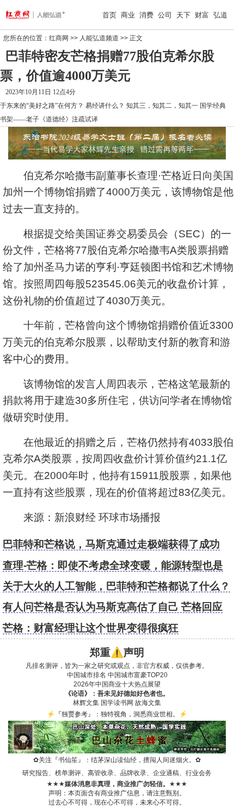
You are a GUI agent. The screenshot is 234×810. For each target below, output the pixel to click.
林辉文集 (86, 703)
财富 (202, 15)
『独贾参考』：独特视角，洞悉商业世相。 (117, 714)
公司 (165, 15)
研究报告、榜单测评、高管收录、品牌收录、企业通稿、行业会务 (117, 773)
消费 (146, 15)
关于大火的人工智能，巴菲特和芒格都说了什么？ (116, 586)
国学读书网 (117, 703)
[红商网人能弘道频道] (23, 14)
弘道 (220, 15)
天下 (183, 15)
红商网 (59, 38)
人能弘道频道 (99, 38)
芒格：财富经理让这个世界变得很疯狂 (90, 628)
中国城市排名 (86, 675)
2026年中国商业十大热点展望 (117, 684)
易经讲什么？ (105, 105)
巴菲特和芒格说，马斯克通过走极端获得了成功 (111, 544)
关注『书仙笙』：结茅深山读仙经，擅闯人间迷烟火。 (117, 760)
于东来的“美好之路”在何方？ (42, 105)
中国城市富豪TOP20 (138, 675)
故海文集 (148, 703)
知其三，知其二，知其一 (162, 105)
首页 (109, 15)
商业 (128, 15)
